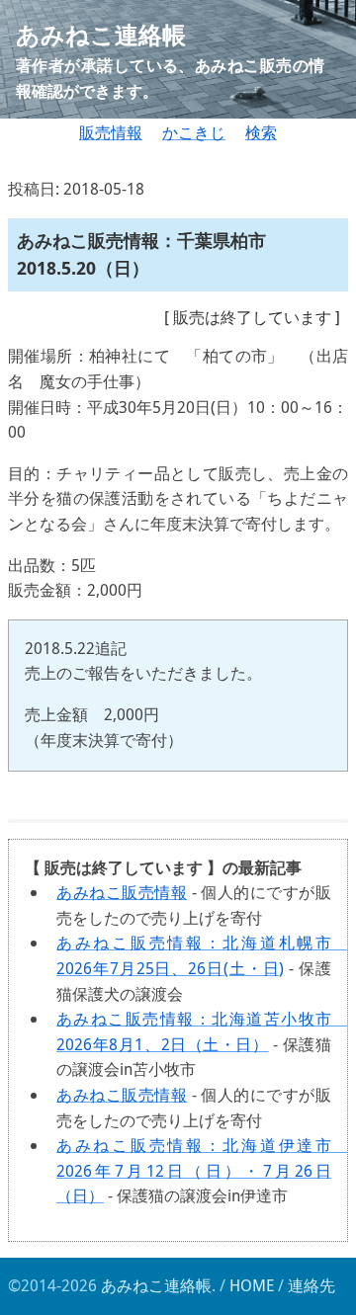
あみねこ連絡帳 (156, 1285)
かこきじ (193, 132)
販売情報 (110, 132)
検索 (261, 132)
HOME (251, 1285)
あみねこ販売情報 (121, 892)
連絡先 (311, 1285)
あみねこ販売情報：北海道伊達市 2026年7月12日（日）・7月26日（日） (201, 1170)
